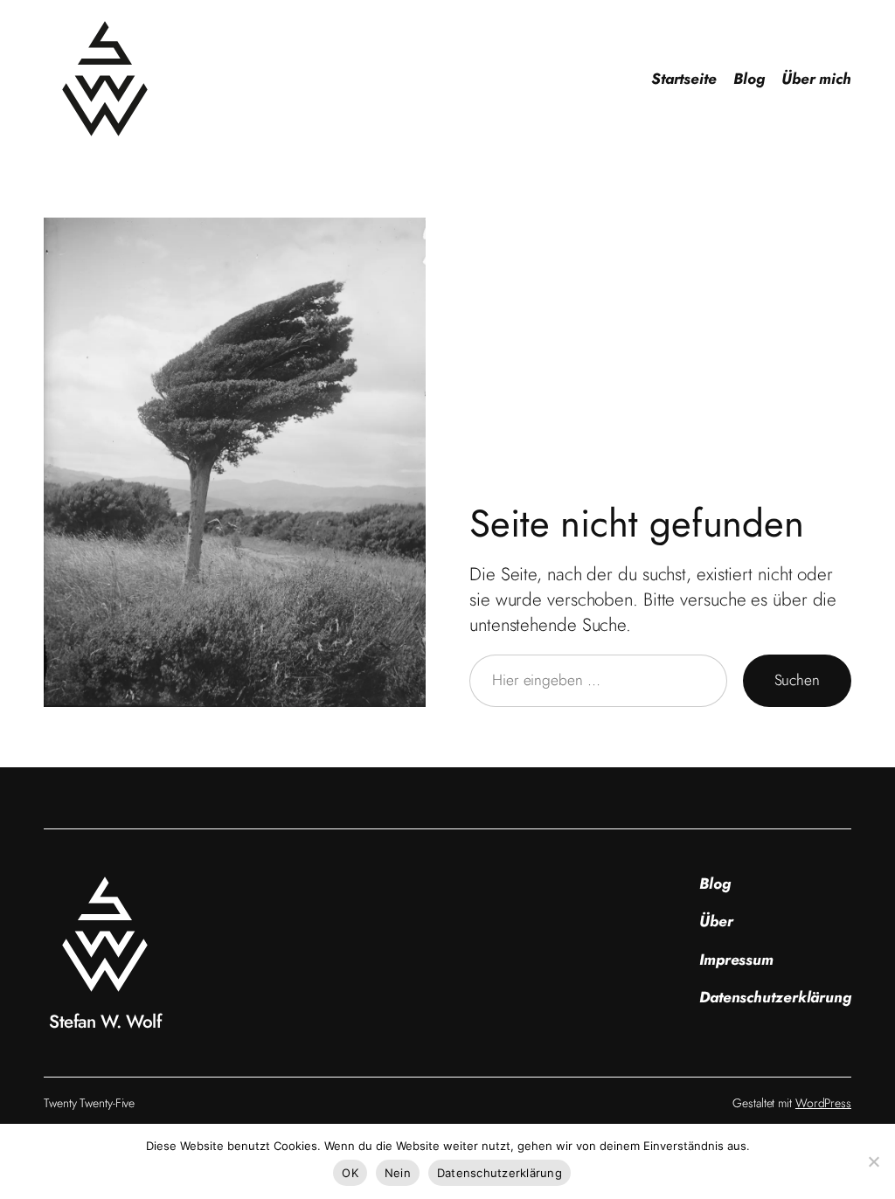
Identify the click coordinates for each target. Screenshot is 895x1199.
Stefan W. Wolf (105, 1021)
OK (350, 1173)
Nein (398, 1173)
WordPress (823, 1103)
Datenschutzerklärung (499, 1173)
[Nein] (873, 1161)
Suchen (797, 680)
